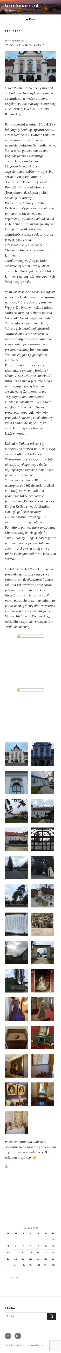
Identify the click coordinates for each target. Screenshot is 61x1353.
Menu (32, 19)
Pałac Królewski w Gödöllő (24, 45)
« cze (15, 1277)
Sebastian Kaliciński (21, 5)
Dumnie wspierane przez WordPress (24, 1345)
